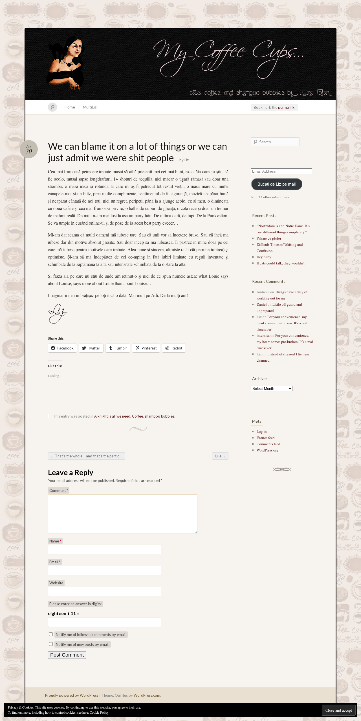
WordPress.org (267, 450)
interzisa (263, 335)
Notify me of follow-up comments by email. (91, 634)
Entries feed (266, 437)
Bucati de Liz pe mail (276, 184)
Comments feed (268, 443)
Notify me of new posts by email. (82, 644)
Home (70, 107)
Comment (58, 490)
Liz (186, 160)
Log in (262, 431)
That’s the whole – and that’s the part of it (87, 456)
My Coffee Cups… (180, 64)
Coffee (137, 416)
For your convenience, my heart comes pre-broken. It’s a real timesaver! (282, 323)
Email (54, 562)
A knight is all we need (112, 416)
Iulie (220, 456)
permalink (286, 107)
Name (55, 541)
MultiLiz (89, 107)
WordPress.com (147, 695)
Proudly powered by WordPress (71, 695)
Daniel (262, 304)
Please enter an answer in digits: (75, 603)
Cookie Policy (99, 712)
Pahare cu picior (269, 238)
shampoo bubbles (159, 416)
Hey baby (264, 256)
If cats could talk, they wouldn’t (281, 263)
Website (56, 583)
